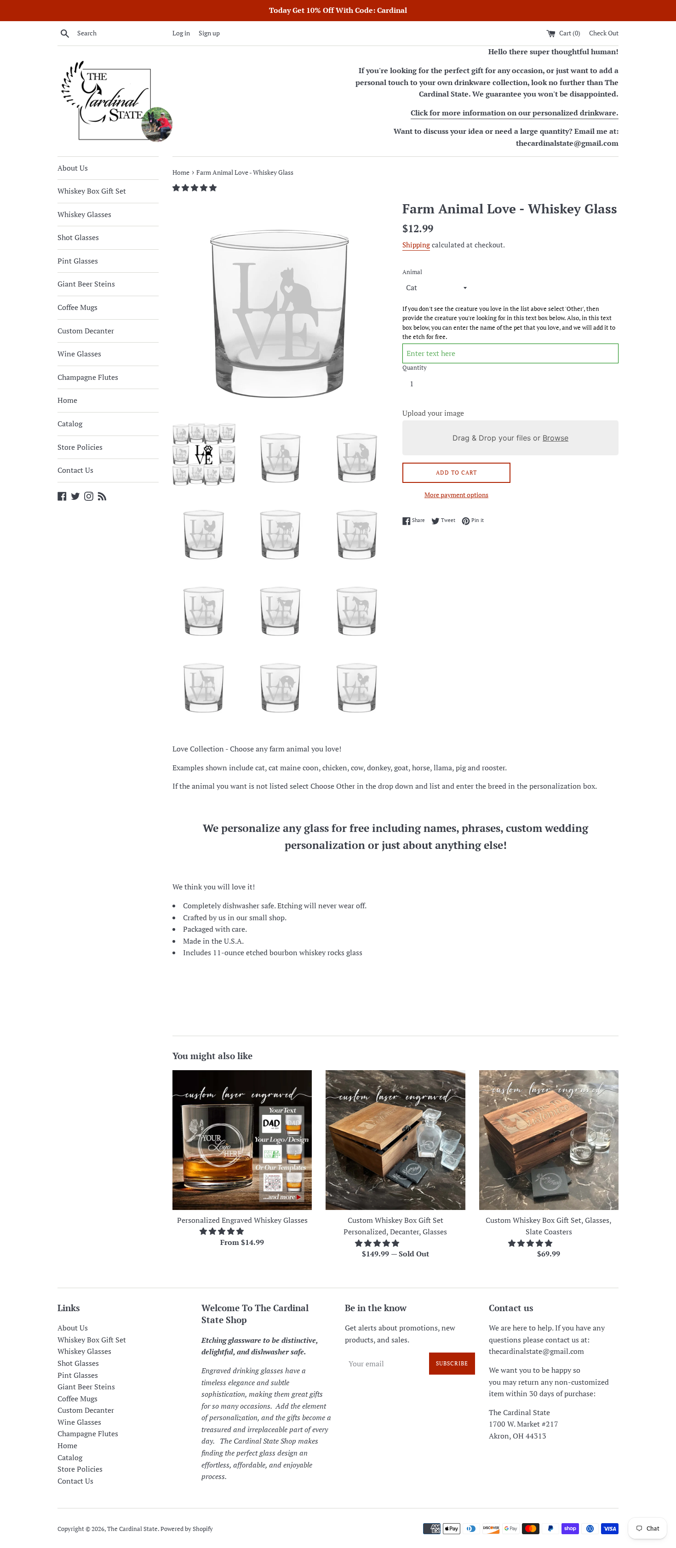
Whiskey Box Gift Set (91, 191)
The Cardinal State (132, 1529)
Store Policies (80, 447)
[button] (195, 188)
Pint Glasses (77, 261)
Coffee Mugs (77, 307)
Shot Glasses (78, 237)
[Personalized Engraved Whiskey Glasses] (242, 1140)
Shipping (416, 244)
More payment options (456, 494)
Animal (412, 272)
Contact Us (75, 470)
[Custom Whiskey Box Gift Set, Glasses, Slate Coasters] (549, 1140)
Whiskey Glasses (84, 214)
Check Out (604, 33)
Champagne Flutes (87, 377)
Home (67, 400)
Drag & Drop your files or (510, 437)
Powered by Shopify (186, 1529)
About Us (72, 168)
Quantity (414, 368)
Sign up (209, 33)
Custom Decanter (85, 331)
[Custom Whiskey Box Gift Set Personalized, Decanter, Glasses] (395, 1140)
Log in (181, 33)
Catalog (69, 424)
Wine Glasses (79, 354)
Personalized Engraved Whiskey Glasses (242, 1220)
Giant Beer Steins (86, 284)
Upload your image (433, 413)
